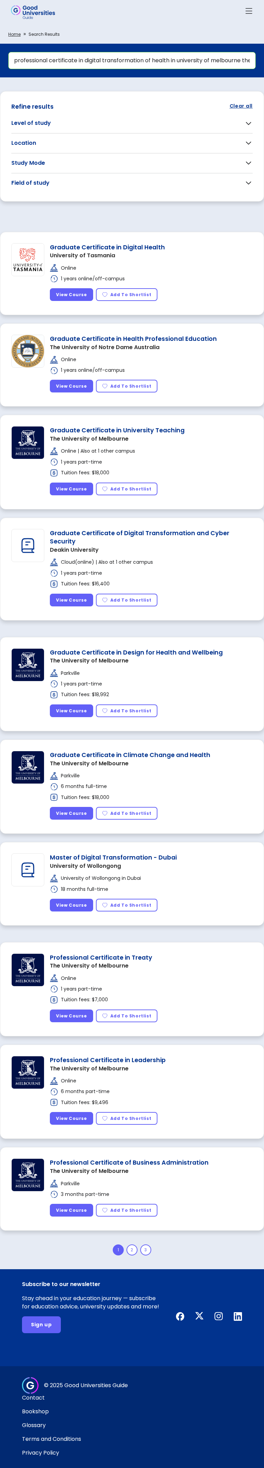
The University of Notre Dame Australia (105, 347)
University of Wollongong (85, 866)
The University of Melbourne (89, 439)
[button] (249, 12)
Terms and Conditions (51, 1439)
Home (14, 34)
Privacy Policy (40, 1453)
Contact (33, 1398)
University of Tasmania (82, 255)
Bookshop (35, 1411)
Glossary (34, 1425)
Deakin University (74, 550)
